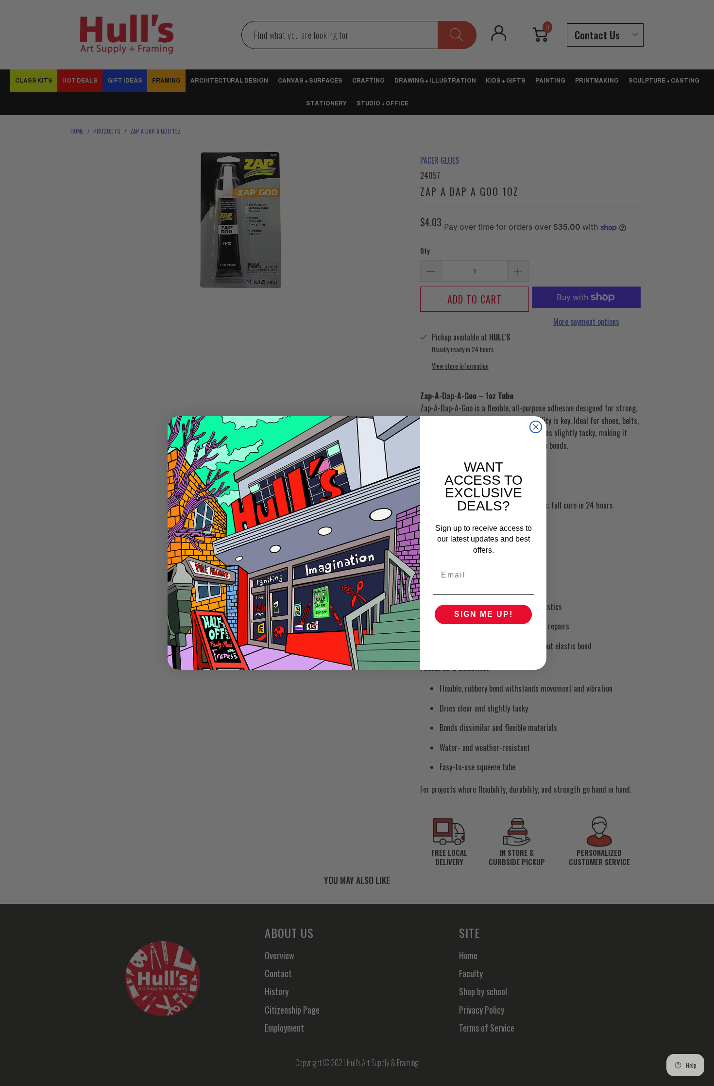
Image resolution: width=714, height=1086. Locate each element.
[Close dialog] (536, 427)
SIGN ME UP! (483, 614)
